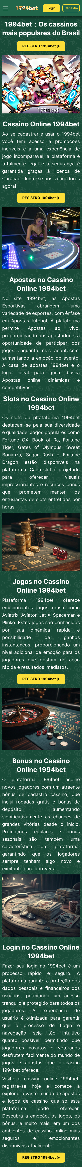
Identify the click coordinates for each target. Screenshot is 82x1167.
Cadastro (71, 8)
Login (51, 8)
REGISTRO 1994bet (39, 46)
